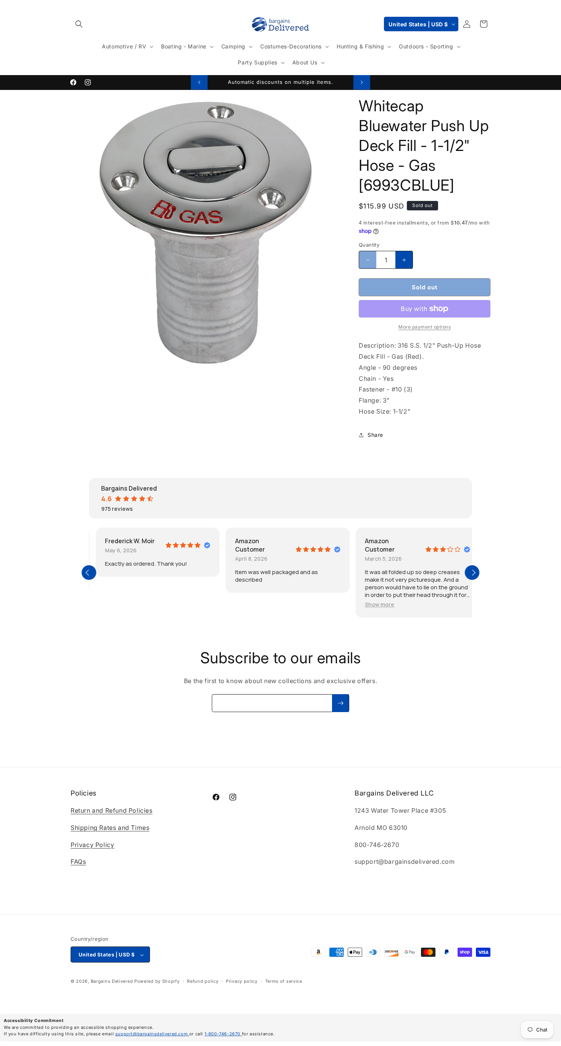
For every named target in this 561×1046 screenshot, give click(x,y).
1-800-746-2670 (223, 1033)
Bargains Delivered (112, 981)
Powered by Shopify (157, 981)
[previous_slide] (89, 572)
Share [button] (375, 435)
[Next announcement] (361, 82)
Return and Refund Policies (112, 811)
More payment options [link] (424, 327)
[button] (79, 24)
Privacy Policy (92, 845)
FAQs (78, 862)
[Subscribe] (340, 703)
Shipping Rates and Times (110, 827)
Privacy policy (242, 981)
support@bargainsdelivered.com (152, 1033)
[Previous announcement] (199, 82)
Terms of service (283, 981)
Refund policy (202, 981)
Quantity (369, 245)
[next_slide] (472, 572)
